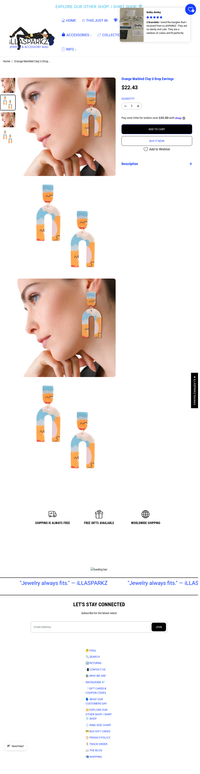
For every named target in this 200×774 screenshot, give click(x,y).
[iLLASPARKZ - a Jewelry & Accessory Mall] (31, 35)
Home (6, 61)
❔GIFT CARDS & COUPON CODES (96, 690)
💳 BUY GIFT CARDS (98, 731)
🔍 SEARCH (93, 656)
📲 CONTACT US (95, 669)
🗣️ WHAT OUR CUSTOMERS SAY (96, 701)
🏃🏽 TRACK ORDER (96, 744)
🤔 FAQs (91, 650)
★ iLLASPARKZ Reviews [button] (194, 390)
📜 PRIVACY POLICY (98, 737)
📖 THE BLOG (94, 750)
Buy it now (156, 141)
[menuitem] (69, 20)
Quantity (127, 98)
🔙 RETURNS (93, 663)
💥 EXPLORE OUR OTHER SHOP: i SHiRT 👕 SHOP (99, 714)
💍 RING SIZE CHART (98, 725)
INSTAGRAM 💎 (95, 682)
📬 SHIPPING (94, 756)
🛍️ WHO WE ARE (96, 675)
